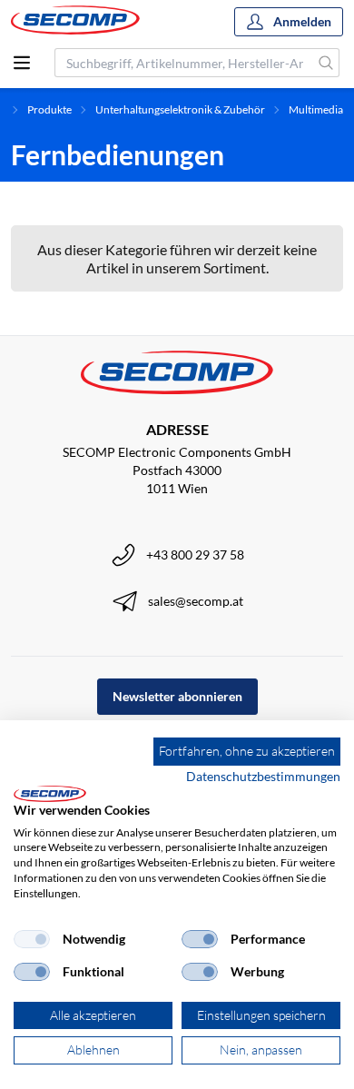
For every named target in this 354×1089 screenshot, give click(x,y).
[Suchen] (326, 62)
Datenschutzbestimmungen (263, 776)
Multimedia (316, 109)
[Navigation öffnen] (22, 62)
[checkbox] (32, 939)
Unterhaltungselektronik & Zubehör (180, 109)
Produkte (49, 109)
